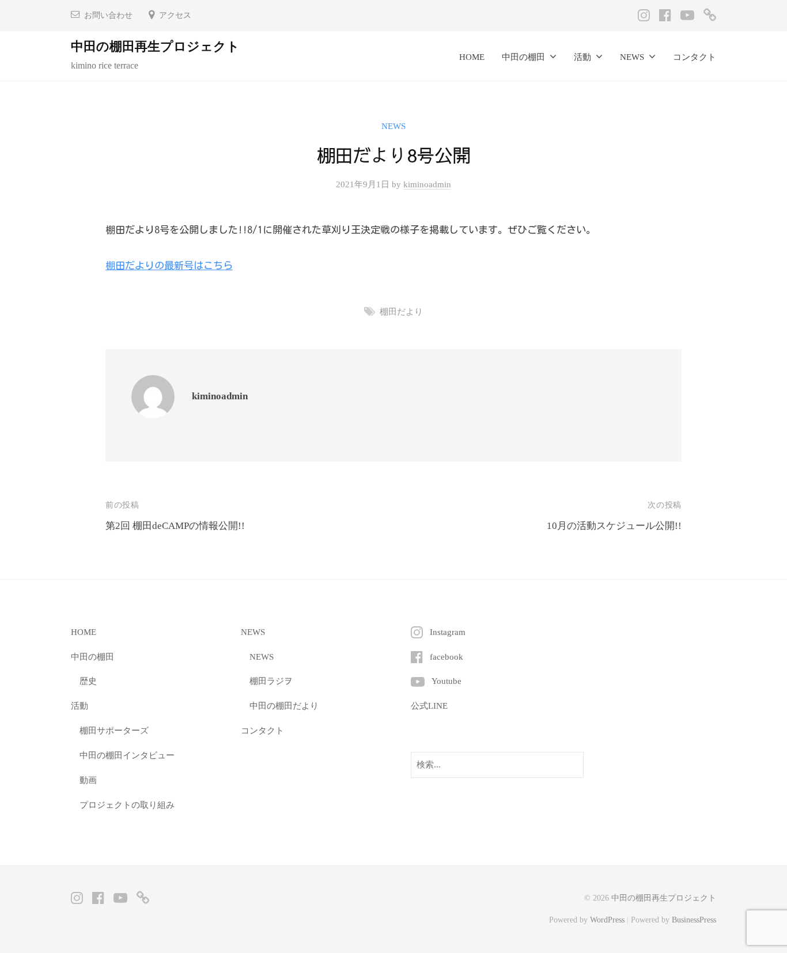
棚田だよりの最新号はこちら (169, 265)
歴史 (88, 681)
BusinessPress (694, 919)
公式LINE (429, 705)
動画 (88, 780)
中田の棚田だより (284, 705)
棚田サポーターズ (114, 730)
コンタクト (694, 57)
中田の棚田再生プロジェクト (155, 46)
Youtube (446, 681)
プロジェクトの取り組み (127, 805)
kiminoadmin (427, 184)
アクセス (175, 15)
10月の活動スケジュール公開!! (614, 525)
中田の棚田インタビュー (127, 755)
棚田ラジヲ (271, 681)
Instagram (448, 632)
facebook (446, 656)
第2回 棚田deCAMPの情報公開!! (175, 525)
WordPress (607, 919)
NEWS (393, 126)
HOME (472, 57)
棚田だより (401, 311)
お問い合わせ (108, 15)
